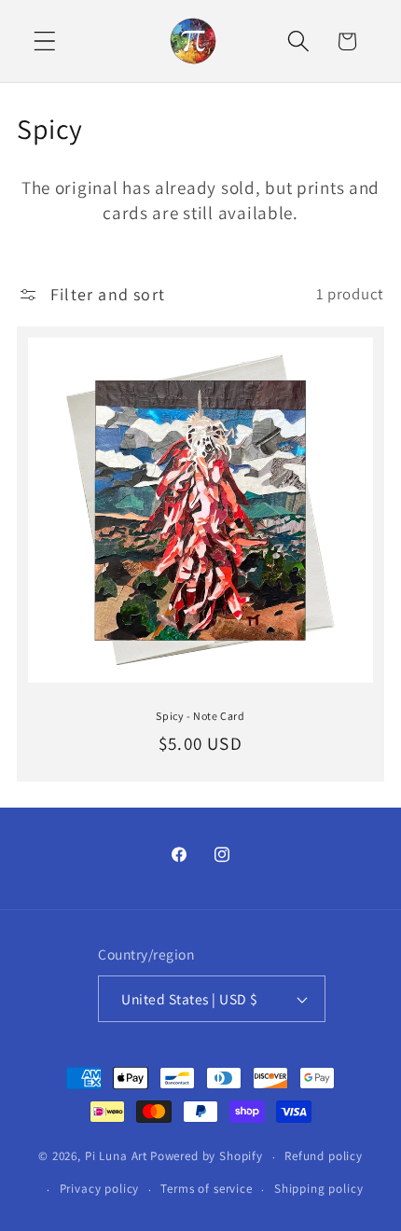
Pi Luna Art (116, 1157)
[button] (45, 41)
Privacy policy (100, 1188)
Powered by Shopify (206, 1157)
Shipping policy (319, 1188)
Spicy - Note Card (200, 716)
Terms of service (206, 1188)
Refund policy (323, 1156)
